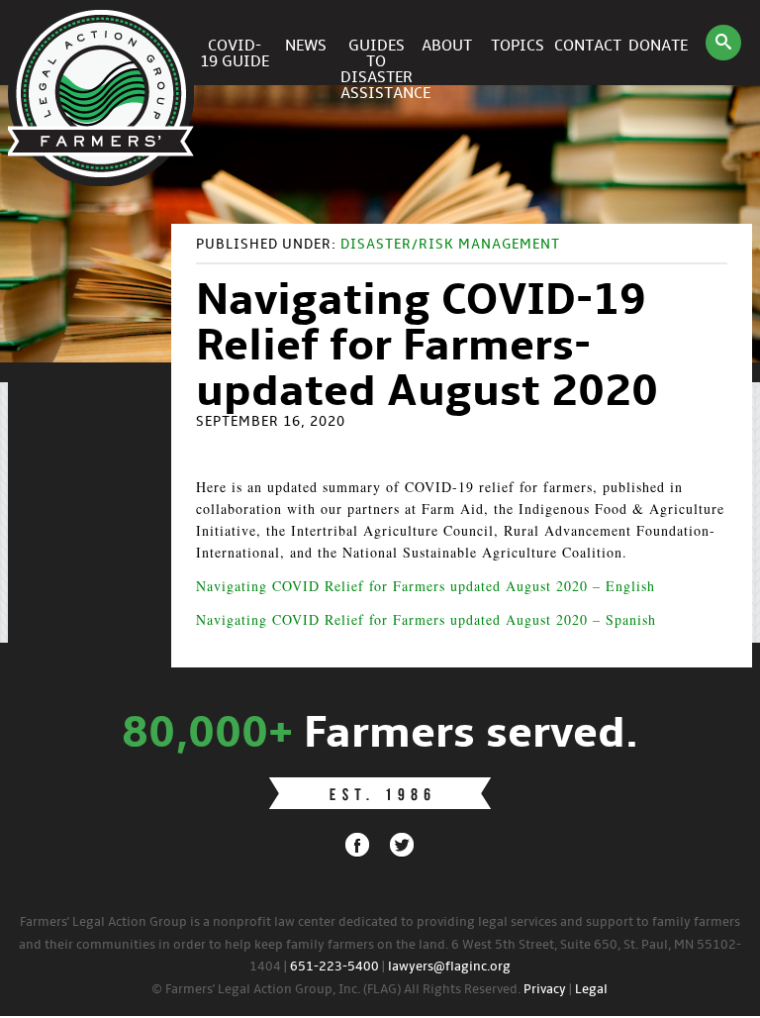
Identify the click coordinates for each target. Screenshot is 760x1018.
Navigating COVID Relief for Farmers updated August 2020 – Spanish (426, 619)
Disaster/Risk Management (450, 245)
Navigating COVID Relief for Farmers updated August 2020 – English (425, 585)
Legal (591, 989)
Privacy (544, 989)
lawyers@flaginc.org (449, 967)
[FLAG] (104, 42)
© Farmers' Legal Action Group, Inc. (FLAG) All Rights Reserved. (336, 989)
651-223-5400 (334, 967)
